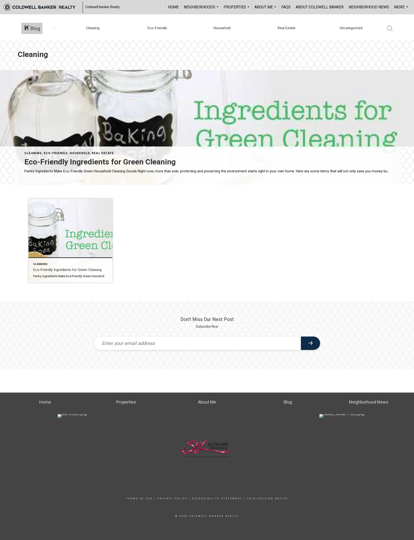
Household (80, 153)
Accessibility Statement (217, 498)
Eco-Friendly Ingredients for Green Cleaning (100, 161)
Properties (237, 9)
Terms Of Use (139, 498)
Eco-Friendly (56, 153)
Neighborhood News (369, 7)
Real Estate (103, 153)
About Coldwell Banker (320, 7)
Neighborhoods (202, 9)
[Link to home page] (42, 7)
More (401, 9)
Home (173, 7)
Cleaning (33, 153)
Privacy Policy (172, 498)
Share (406, 198)
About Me (265, 9)
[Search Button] (389, 28)
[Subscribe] (310, 343)
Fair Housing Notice (267, 498)
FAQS (286, 7)
